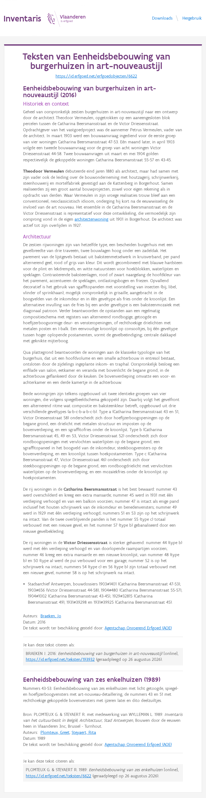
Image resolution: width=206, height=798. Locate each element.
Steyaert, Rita (84, 732)
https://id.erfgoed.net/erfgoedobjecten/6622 (96, 76)
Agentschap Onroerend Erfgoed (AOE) (138, 628)
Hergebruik (192, 17)
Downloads (162, 17)
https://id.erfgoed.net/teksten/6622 (58, 775)
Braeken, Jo (51, 615)
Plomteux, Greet (55, 732)
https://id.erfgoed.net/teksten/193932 (60, 659)
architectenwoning (91, 219)
